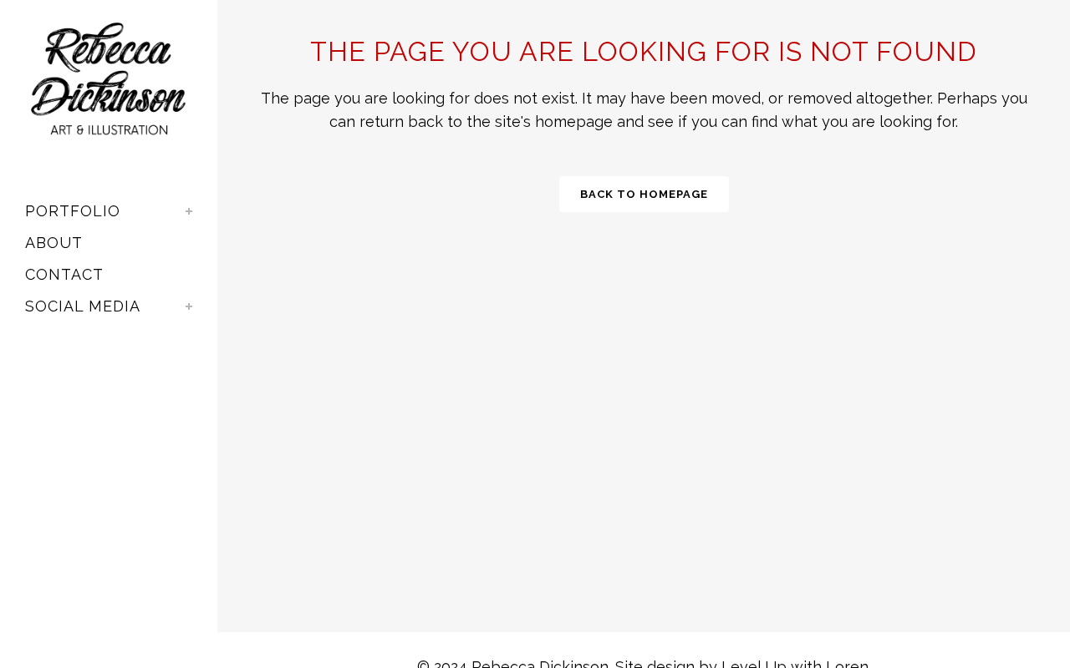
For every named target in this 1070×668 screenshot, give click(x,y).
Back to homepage (644, 194)
